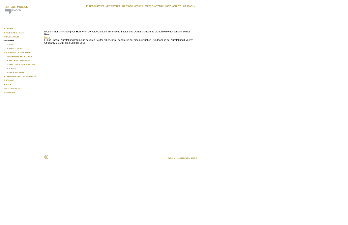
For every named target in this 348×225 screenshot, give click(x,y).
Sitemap (159, 6)
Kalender (127, 6)
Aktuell (8, 28)
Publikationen (15, 72)
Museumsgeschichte (19, 56)
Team (10, 44)
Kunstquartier (95, 6)
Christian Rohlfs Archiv (21, 64)
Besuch (138, 6)
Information (11, 36)
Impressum (189, 6)
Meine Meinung (12, 88)
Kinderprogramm (14, 32)
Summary (9, 92)
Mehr (47, 37)
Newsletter (113, 6)
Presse (149, 6)
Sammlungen (15, 48)
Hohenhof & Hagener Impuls (20, 76)
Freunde (9, 80)
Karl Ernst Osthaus (18, 60)
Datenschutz (173, 6)
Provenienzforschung (17, 52)
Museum (9, 40)
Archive (11, 68)
